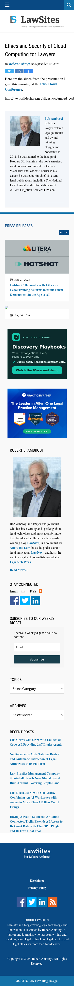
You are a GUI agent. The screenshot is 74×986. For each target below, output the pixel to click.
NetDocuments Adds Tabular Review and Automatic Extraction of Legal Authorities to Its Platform (35, 759)
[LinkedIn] (35, 600)
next (66, 232)
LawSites (33, 543)
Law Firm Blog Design (37, 981)
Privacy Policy (37, 887)
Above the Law (20, 547)
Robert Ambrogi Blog (37, 21)
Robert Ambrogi (19, 63)
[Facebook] (14, 600)
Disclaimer (37, 880)
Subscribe (37, 659)
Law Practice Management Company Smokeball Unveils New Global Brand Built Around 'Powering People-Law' (35, 778)
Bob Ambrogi (54, 118)
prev (61, 232)
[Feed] (52, 902)
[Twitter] (25, 600)
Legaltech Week (20, 562)
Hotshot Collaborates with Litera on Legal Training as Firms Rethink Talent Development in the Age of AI (36, 290)
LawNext (37, 552)
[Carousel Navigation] (37, 232)
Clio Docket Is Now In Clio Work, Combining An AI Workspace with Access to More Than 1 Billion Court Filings (34, 799)
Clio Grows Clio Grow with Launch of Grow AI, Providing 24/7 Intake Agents (36, 742)
